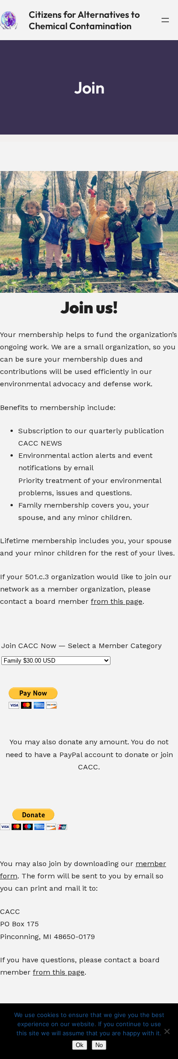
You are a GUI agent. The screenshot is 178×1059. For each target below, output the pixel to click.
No (99, 1045)
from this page (116, 601)
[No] (166, 1031)
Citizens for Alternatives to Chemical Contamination (84, 20)
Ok (80, 1045)
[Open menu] (165, 20)
